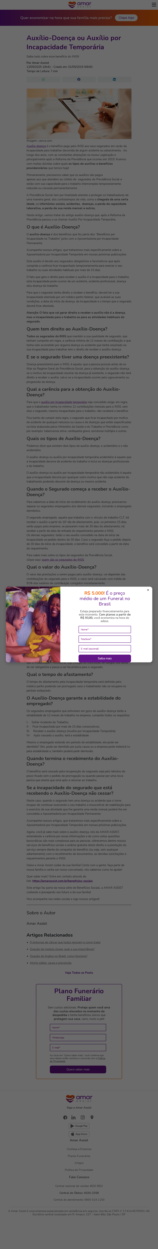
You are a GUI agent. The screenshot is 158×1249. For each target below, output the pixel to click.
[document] (79, 624)
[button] (148, 590)
